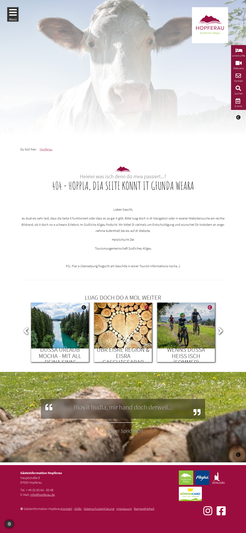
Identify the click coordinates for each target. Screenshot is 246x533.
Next (220, 330)
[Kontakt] (238, 76)
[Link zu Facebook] (221, 511)
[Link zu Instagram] (210, 511)
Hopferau (46, 149)
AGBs (78, 509)
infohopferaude (42, 494)
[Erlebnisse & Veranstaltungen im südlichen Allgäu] (237, 102)
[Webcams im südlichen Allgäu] (238, 64)
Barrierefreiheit (144, 509)
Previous (25, 330)
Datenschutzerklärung (99, 509)
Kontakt (66, 509)
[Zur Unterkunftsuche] (238, 51)
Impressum (124, 509)
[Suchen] (238, 89)
